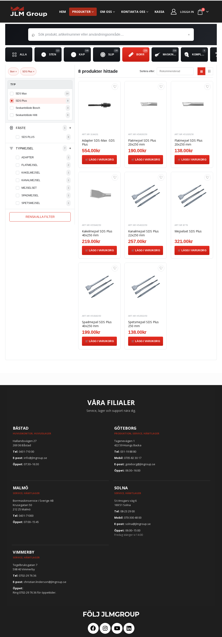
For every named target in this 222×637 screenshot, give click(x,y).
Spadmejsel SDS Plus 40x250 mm (97, 324)
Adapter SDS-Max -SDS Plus (98, 142)
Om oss (106, 12)
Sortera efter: (147, 71)
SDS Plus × (28, 71)
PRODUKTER (81, 12)
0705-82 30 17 (132, 458)
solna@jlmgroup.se (138, 524)
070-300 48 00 (132, 518)
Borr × (13, 71)
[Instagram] (105, 628)
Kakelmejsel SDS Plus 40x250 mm (97, 233)
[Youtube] (117, 628)
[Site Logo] (28, 12)
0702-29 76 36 (27, 575)
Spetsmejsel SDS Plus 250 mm (143, 324)
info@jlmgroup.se (35, 458)
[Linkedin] (129, 628)
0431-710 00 (26, 451)
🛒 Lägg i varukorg (99, 159)
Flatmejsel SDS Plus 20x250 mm (142, 142)
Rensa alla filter (40, 216)
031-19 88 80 (128, 451)
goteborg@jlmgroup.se (140, 464)
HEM (62, 12)
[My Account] (173, 12)
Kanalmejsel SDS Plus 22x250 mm (143, 233)
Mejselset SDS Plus (188, 231)
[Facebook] (93, 628)
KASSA (159, 12)
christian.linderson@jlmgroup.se (45, 582)
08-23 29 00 (127, 511)
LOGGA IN (187, 12)
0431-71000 (26, 516)
